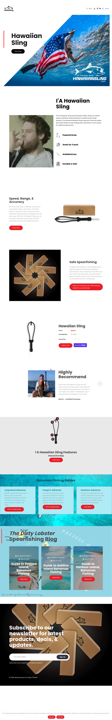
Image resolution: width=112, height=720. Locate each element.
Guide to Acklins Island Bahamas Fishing (56, 568)
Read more (23, 579)
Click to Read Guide (14, 509)
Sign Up (62, 657)
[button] (100, 384)
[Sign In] (94, 8)
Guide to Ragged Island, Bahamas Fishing (24, 569)
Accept (51, 717)
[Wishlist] (100, 8)
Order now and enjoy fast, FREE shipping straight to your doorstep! (86, 286)
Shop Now (18, 51)
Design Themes (32, 677)
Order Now (16, 228)
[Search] (103, 8)
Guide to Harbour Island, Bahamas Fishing (88, 569)
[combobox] (107, 8)
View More (87, 507)
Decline (60, 717)
